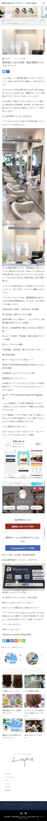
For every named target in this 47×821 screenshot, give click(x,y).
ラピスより (19, 647)
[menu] (43, 3)
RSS (25, 813)
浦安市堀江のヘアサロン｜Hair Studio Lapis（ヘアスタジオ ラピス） (27, 817)
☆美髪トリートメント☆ (11, 691)
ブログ (7, 780)
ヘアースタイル (9, 777)
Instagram (21, 813)
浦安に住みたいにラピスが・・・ (33, 736)
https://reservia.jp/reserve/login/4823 (16, 634)
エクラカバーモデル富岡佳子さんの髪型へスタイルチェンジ (34, 713)
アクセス (7, 787)
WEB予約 (7, 790)
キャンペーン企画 (20, 58)
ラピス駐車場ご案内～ (32, 691)
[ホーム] (3, 19)
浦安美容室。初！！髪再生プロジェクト (11, 712)
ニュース (7, 783)
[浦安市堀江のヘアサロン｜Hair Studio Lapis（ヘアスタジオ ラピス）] (23, 766)
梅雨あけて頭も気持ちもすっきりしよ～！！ (11, 736)
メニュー (8, 774)
